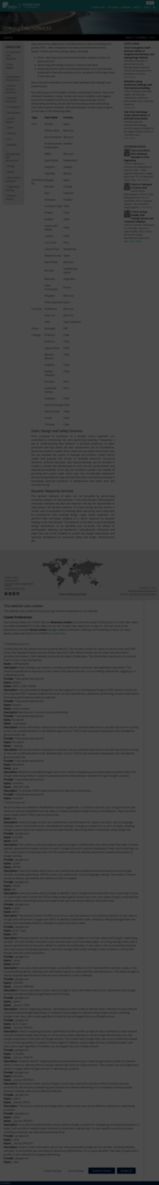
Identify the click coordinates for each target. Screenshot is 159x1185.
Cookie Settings (52, 1170)
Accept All (126, 1170)
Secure (15, 802)
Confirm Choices (101, 1170)
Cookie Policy (58, 633)
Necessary (17, 644)
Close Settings (76, 1170)
